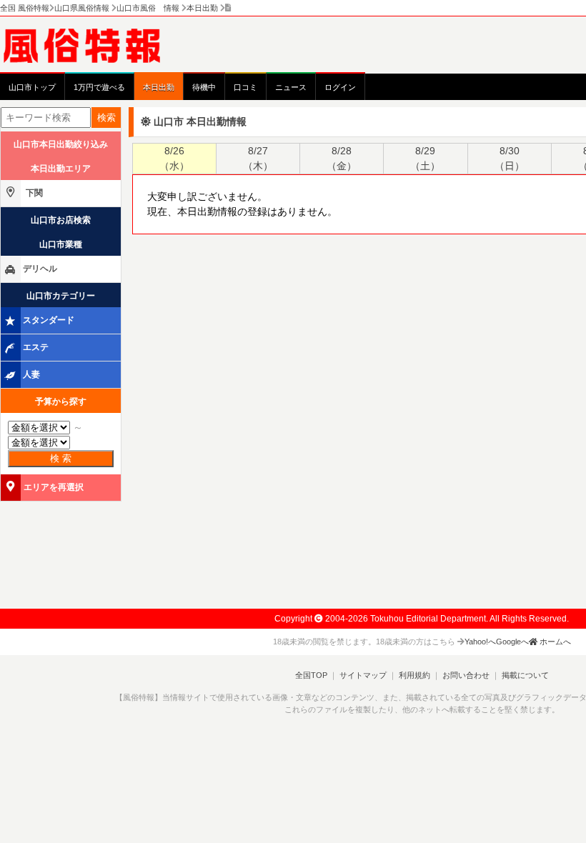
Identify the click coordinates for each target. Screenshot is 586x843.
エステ (36, 347)
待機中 (204, 87)
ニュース (291, 87)
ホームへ (554, 641)
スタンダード (48, 320)
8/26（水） (174, 158)
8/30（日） (510, 158)
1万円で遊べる (99, 87)
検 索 (60, 458)
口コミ (245, 87)
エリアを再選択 (54, 487)
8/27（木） (258, 158)
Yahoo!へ (480, 641)
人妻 (31, 374)
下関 (33, 193)
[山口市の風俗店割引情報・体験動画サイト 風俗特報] (89, 45)
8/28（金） (342, 158)
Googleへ (512, 641)
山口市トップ (32, 87)
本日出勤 (158, 87)
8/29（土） (425, 158)
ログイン (340, 87)
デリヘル (40, 269)
